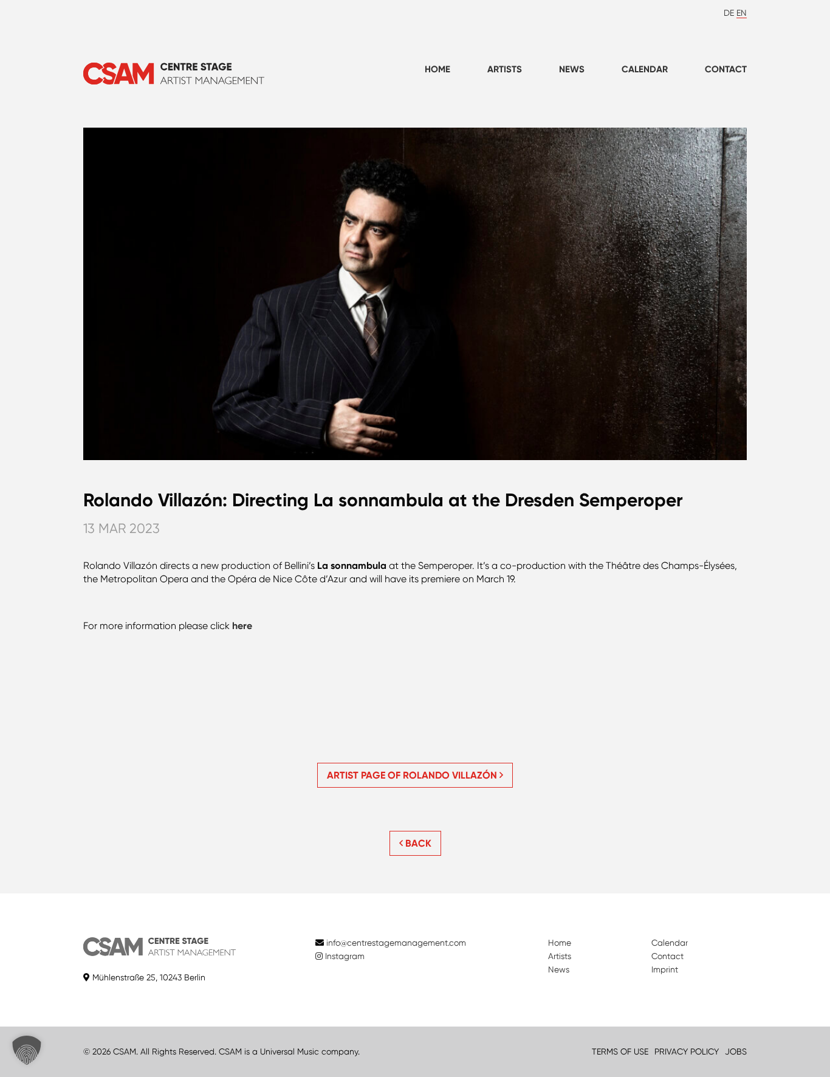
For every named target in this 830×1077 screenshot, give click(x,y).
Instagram (344, 956)
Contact (726, 69)
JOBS (736, 1051)
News (572, 69)
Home (437, 69)
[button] (26, 1050)
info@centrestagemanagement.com (396, 943)
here (242, 625)
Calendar (645, 69)
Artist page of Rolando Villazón (413, 775)
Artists (504, 69)
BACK (417, 843)
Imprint (664, 969)
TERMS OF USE (620, 1051)
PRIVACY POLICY (686, 1051)
